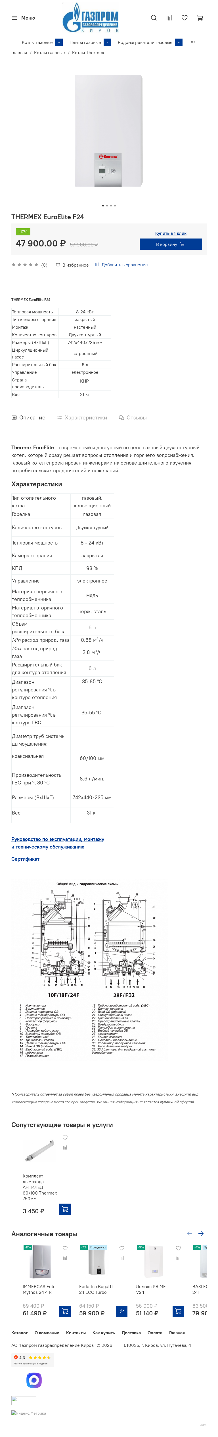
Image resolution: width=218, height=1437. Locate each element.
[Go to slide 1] (103, 205)
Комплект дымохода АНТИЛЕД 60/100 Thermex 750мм (40, 1187)
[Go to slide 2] (107, 205)
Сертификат (26, 859)
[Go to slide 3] (111, 205)
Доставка (131, 1332)
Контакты (76, 1332)
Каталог (19, 1332)
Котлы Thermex (88, 52)
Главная (19, 52)
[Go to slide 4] (115, 205)
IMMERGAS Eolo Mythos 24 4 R (39, 1289)
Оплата (155, 1332)
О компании (47, 1332)
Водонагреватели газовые (145, 42)
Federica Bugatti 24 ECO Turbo (96, 1289)
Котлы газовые (37, 42)
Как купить (104, 1332)
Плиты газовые (85, 42)
